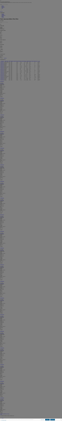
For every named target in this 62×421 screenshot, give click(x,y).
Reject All (47, 419)
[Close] (61, 419)
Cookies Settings (42, 419)
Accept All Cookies (53, 419)
